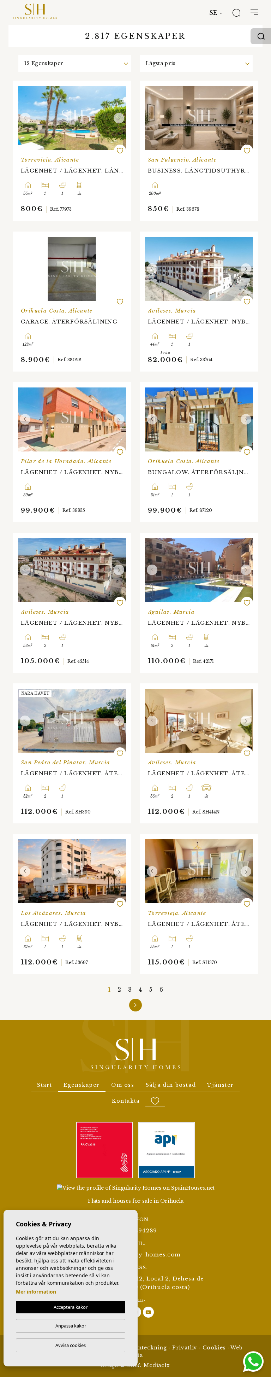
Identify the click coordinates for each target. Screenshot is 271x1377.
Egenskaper (82, 1085)
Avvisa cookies (70, 1345)
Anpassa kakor (70, 1326)
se (213, 12)
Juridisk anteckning (138, 1347)
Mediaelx (157, 1365)
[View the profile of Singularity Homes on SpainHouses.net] (136, 1188)
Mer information (36, 1291)
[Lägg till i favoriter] (120, 151)
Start (44, 1085)
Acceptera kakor (71, 1307)
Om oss (122, 1085)
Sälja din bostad (171, 1085)
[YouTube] (148, 1311)
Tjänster (220, 1085)
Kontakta (126, 1101)
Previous (25, 118)
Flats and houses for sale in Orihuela (135, 1201)
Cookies (214, 1347)
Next (119, 118)
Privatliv (185, 1347)
